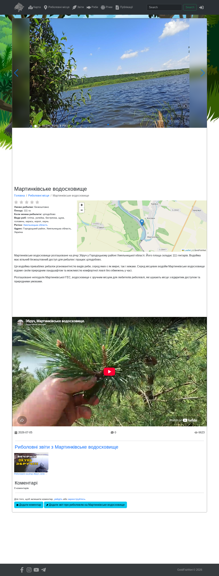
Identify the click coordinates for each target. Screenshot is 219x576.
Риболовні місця (58, 7)
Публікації (126, 7)
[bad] (16, 202)
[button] (142, 222)
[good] (32, 202)
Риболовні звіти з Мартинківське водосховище (66, 447)
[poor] (21, 202)
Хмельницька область (35, 225)
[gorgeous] (37, 202)
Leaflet (187, 250)
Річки (108, 7)
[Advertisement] (109, 156)
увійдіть (58, 499)
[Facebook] (21, 570)
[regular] (26, 202)
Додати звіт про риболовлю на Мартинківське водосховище (86, 504)
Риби (94, 7)
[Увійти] (201, 7)
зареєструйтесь (76, 499)
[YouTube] (35, 570)
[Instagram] (28, 570)
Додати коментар (29, 504)
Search (190, 7)
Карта (37, 7)
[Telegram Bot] (42, 570)
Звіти (80, 7)
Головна (19, 195)
